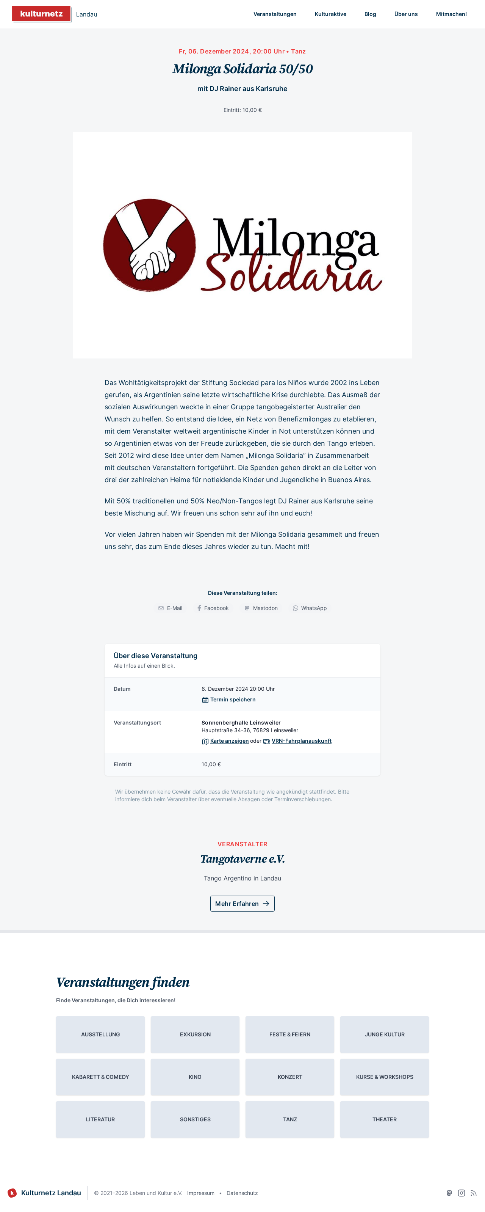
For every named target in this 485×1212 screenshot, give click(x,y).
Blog (370, 14)
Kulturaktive (330, 14)
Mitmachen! (451, 14)
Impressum (200, 1193)
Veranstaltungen (275, 14)
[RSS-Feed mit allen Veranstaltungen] (473, 1193)
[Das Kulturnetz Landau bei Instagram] (461, 1193)
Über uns (406, 14)
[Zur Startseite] (54, 14)
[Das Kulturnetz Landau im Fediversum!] (449, 1193)
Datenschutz (242, 1193)
